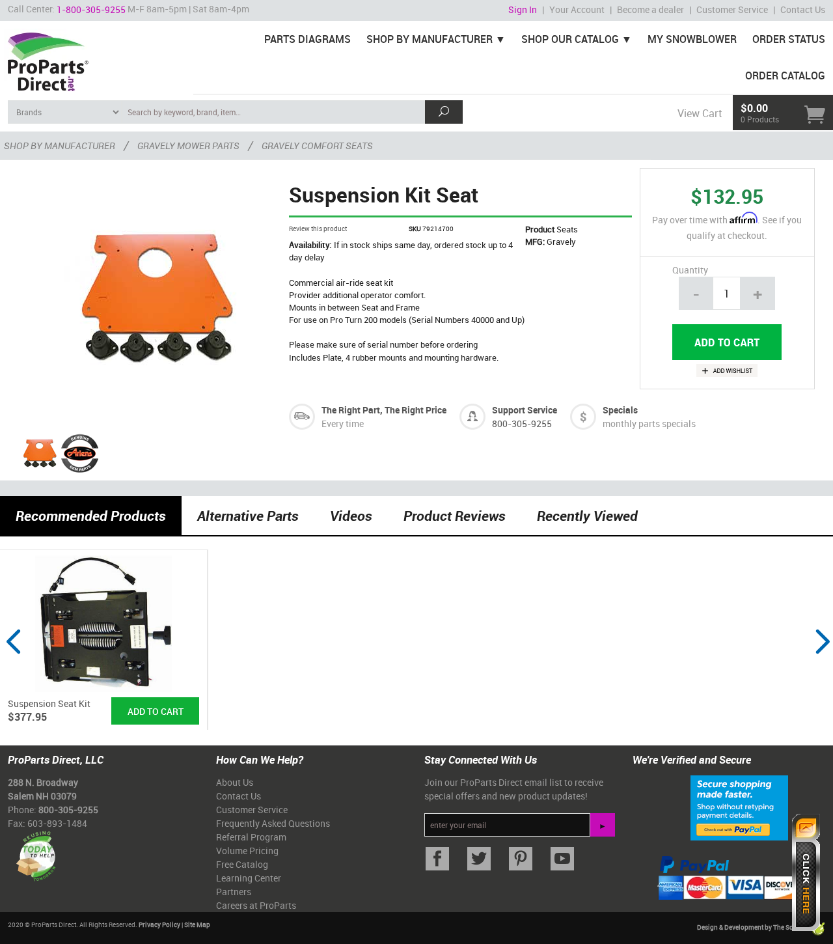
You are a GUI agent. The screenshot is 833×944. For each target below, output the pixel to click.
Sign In (522, 9)
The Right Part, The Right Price (383, 410)
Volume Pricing (247, 850)
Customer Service (732, 9)
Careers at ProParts (256, 905)
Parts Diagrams (307, 39)
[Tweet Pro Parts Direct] (479, 859)
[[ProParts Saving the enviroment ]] (35, 850)
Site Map (197, 924)
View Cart (699, 113)
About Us (234, 782)
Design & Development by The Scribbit (753, 927)
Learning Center (248, 878)
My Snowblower (692, 39)
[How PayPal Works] (739, 806)
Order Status (788, 39)
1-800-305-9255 (91, 9)
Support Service (524, 410)
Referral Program (251, 837)
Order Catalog (785, 75)
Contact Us (802, 9)
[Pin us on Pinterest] (520, 859)
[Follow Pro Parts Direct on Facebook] (437, 859)
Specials (620, 410)
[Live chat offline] (806, 872)
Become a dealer (650, 9)
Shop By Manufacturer (429, 39)
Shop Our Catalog (570, 39)
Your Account (577, 9)
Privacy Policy (159, 924)
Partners (233, 891)
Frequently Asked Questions (273, 823)
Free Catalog (242, 864)
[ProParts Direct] (96, 57)
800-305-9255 (522, 423)
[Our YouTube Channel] (562, 859)
